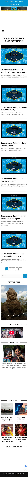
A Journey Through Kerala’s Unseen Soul (21, 439)
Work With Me (19, 1)
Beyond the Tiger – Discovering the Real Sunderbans (7, 419)
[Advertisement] (14, 20)
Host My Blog (19, 474)
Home (6, 1)
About (11, 1)
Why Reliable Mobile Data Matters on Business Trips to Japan (20, 421)
